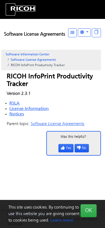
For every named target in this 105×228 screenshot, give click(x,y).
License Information (29, 109)
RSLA (14, 103)
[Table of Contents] (72, 32)
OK (88, 210)
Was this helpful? (73, 137)
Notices (16, 114)
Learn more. (62, 220)
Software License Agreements (34, 34)
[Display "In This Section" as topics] (96, 32)
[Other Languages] (84, 32)
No (84, 148)
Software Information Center (28, 54)
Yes (68, 148)
